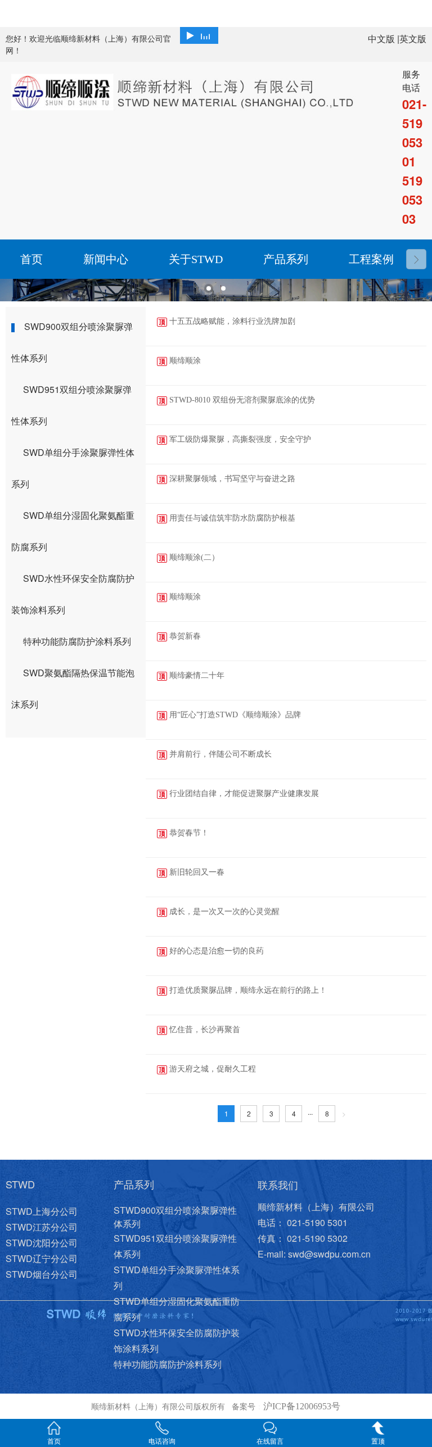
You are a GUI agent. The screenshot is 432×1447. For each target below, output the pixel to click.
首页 (31, 259)
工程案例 (371, 259)
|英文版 (411, 38)
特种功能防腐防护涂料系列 (77, 641)
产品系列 (285, 259)
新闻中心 (105, 259)
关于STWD (196, 259)
